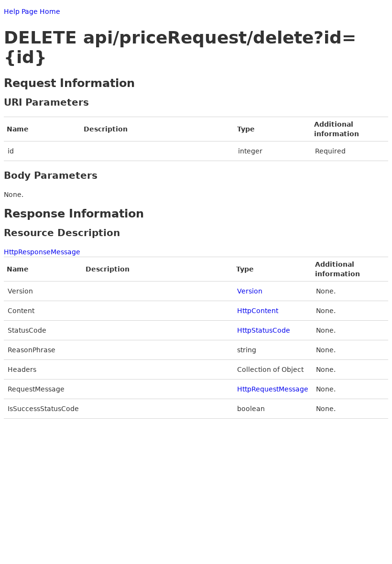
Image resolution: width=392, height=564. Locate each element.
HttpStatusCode (263, 330)
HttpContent (257, 311)
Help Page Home (32, 11)
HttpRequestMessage (272, 389)
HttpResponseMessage (42, 252)
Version (249, 291)
